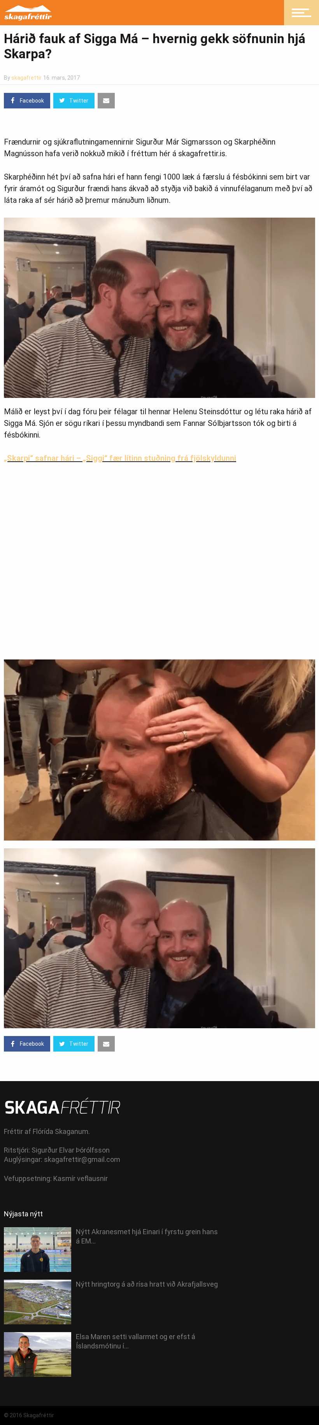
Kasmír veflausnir (80, 1178)
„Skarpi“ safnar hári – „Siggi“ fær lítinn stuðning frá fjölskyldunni (120, 458)
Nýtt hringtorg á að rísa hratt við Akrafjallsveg (147, 1284)
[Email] (106, 100)
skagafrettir (26, 78)
